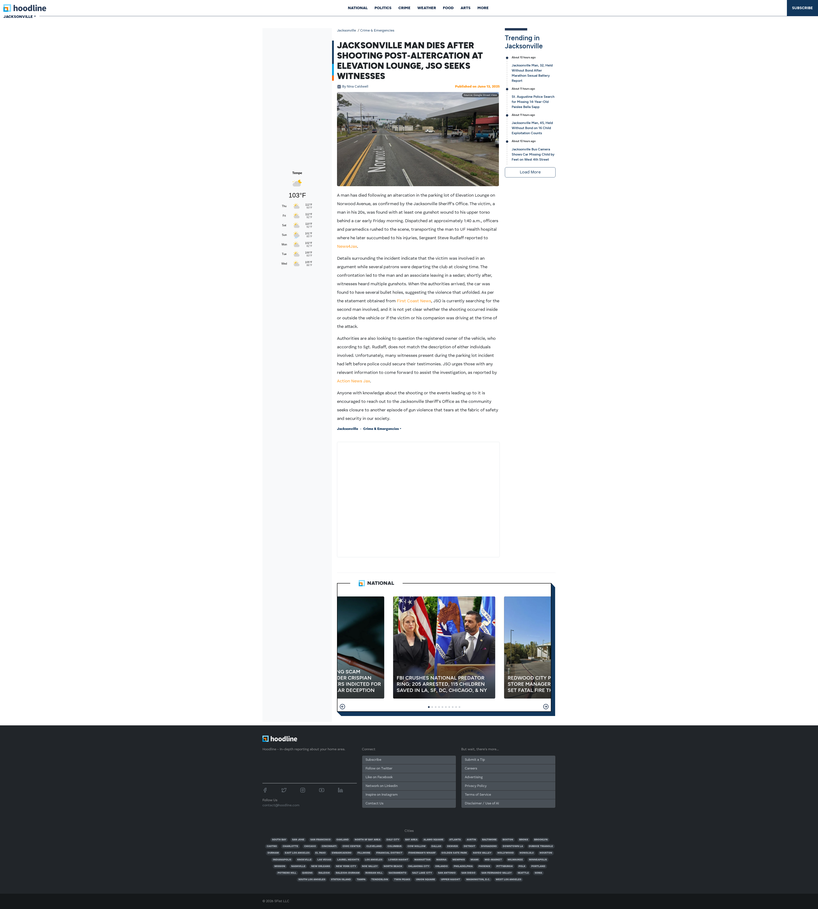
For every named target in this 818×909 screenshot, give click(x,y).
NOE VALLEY (370, 866)
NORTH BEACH (393, 866)
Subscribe (802, 8)
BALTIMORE (489, 839)
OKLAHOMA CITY (418, 866)
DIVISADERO (489, 846)
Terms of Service (478, 795)
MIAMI (475, 860)
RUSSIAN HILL (374, 873)
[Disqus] (418, 498)
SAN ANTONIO (447, 873)
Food (448, 8)
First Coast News (414, 301)
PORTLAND (538, 866)
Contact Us (374, 803)
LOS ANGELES (373, 860)
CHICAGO (310, 846)
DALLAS (436, 846)
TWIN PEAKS (402, 879)
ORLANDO (441, 866)
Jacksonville (346, 30)
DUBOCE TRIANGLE (541, 846)
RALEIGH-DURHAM (348, 873)
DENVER (452, 846)
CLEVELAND (374, 846)
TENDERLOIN (379, 879)
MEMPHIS (458, 860)
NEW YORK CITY (346, 866)
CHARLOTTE (290, 846)
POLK (521, 866)
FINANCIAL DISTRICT (389, 853)
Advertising (474, 777)
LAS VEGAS (324, 860)
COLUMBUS (394, 846)
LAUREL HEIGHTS (348, 860)
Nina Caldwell (355, 86)
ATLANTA (455, 839)
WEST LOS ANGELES (508, 879)
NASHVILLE (298, 866)
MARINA (441, 860)
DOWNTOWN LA (513, 846)
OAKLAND (342, 839)
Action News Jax (353, 381)
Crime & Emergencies (377, 30)
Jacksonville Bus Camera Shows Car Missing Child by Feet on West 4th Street (533, 154)
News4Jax (347, 247)
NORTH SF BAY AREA (367, 839)
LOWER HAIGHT (398, 860)
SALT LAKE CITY (422, 873)
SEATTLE (523, 873)
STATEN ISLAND (341, 879)
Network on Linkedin (382, 786)
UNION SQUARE (425, 879)
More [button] (483, 8)
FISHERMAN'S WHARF (422, 853)
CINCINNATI (329, 846)
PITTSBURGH (504, 866)
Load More (530, 172)
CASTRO (272, 846)
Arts (466, 8)
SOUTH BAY (279, 839)
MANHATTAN (422, 860)
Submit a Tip (475, 760)
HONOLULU (527, 853)
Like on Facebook (379, 777)
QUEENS (307, 873)
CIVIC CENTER (351, 846)
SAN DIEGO (468, 873)
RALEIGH (324, 873)
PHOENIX (484, 866)
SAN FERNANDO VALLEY (496, 873)
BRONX (523, 839)
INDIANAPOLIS (282, 860)
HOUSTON (546, 853)
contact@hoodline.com (281, 805)
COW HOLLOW (417, 846)
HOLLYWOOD (505, 853)
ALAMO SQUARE (433, 839)
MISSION (279, 866)
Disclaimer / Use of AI (482, 803)
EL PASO (320, 853)
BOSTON (508, 839)
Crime (404, 8)
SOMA (538, 873)
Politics (383, 8)
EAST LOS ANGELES (297, 853)
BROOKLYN (541, 839)
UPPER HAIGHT (450, 879)
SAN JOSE (298, 839)
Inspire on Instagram (382, 795)
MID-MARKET (493, 860)
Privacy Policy (476, 786)
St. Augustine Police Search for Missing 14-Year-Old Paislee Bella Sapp (533, 102)
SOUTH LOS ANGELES (311, 879)
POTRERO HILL (287, 873)
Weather (426, 8)
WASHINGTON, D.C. (478, 879)
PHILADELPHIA (463, 866)
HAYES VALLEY (482, 853)
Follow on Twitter (379, 768)
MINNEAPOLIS (538, 860)
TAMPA (361, 879)
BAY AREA (411, 839)
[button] (342, 706)
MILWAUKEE (515, 860)
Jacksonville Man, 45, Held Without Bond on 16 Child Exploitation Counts (532, 128)
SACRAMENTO (397, 873)
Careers (471, 768)
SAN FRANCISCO (320, 839)
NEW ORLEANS (320, 866)
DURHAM (273, 853)
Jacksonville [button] (18, 16)
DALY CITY (392, 839)
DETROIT (469, 846)
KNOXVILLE (304, 860)
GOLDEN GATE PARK (454, 853)
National (358, 8)
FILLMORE (363, 853)
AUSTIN (471, 839)
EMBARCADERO (341, 853)
